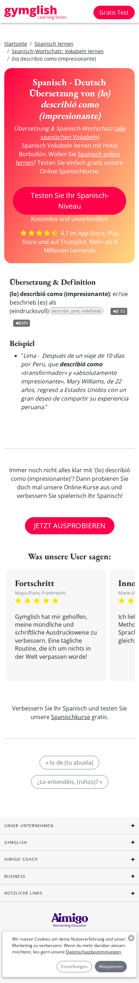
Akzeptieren (111, 966)
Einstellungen (74, 966)
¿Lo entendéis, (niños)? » (69, 782)
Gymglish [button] (15, 842)
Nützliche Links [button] (23, 893)
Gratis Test (114, 12)
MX (25, 323)
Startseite (15, 43)
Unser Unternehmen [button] (28, 825)
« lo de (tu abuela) (69, 762)
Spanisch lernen (54, 43)
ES (122, 311)
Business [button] (14, 876)
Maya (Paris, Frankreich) (40, 593)
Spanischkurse (70, 717)
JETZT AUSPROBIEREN (69, 525)
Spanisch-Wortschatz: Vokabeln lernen (58, 51)
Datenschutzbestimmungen (93, 952)
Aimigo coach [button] (21, 859)
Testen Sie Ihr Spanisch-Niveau (70, 200)
